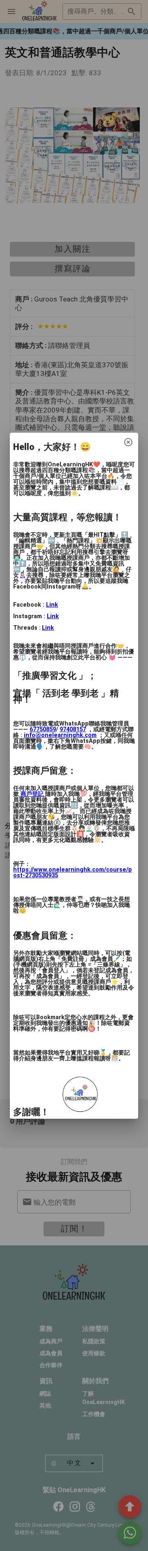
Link (52, 604)
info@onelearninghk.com (60, 735)
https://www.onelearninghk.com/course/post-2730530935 (72, 872)
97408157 (73, 729)
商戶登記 (32, 794)
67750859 (43, 729)
